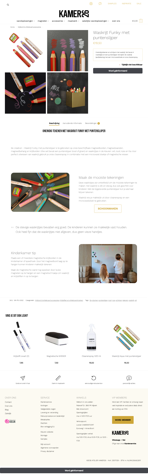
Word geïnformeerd (118, 70)
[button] (137, 21)
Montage (44, 435)
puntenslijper (103, 300)
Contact (100, 4)
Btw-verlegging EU (47, 427)
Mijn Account (91, 4)
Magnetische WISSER (56, 356)
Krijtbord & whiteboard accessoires (29, 27)
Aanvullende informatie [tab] (72, 123)
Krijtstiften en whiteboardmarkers (71, 300)
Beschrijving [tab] (54, 123)
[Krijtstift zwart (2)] (21, 337)
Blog (6, 410)
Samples (44, 439)
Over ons (8, 406)
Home (12, 27)
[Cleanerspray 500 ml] (91, 337)
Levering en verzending (49, 412)
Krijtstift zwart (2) (21, 356)
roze (113, 300)
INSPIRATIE (126, 3)
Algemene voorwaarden (49, 448)
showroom (84, 409)
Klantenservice (46, 402)
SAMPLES (112, 3)
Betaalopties (45, 420)
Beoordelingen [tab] (92, 123)
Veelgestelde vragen (48, 409)
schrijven (119, 300)
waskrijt (131, 300)
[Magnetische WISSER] (56, 337)
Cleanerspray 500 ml (91, 356)
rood (109, 300)
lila (91, 300)
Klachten (44, 423)
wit (136, 300)
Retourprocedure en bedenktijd (52, 416)
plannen (95, 300)
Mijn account (45, 444)
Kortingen (44, 405)
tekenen (125, 300)
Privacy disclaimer (47, 451)
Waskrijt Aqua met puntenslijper (126, 356)
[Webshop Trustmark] (20, 421)
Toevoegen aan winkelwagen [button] (21, 368)
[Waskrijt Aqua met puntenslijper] (126, 337)
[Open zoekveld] (8, 4)
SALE (139, 3)
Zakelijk (8, 413)
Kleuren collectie (47, 432)
